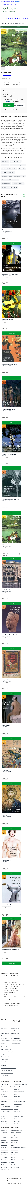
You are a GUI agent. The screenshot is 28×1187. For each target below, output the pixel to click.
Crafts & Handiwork (15, 1137)
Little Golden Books (5, 1106)
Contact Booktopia (5, 1033)
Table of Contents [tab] (13, 116)
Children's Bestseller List (6, 1070)
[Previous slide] (5, 967)
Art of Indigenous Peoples (9, 992)
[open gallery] (3, 68)
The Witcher (16, 1118)
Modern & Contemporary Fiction (18, 1159)
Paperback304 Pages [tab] (6, 83)
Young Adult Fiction (15, 1167)
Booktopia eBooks (5, 1059)
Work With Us (4, 1061)
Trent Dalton (4, 1167)
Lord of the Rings (18, 1104)
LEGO (2, 1104)
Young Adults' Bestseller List (7, 1073)
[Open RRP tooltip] (9, 94)
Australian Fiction (14, 1150)
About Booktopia (5, 1046)
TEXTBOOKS (15, 18)
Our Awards (3, 1054)
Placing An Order (5, 1030)
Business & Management (16, 1132)
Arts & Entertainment (15, 975)
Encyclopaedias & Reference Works (13, 999)
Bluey (2, 1089)
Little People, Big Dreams (19, 1101)
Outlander (16, 1109)
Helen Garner (4, 1145)
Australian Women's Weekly (7, 1086)
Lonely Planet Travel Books (7, 1109)
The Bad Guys (17, 1111)
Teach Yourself (4, 1118)
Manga (12, 1162)
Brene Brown (4, 1130)
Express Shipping (14, 1035)
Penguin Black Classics (6, 1114)
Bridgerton (16, 1089)
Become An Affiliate (5, 1040)
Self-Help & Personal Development (18, 1147)
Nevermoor (16, 1106)
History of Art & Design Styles (10, 982)
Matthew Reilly (4, 1152)
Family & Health (14, 1140)
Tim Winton (3, 1164)
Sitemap (3, 1043)
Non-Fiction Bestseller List (7, 1078)
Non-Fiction (6, 975)
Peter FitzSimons (4, 1154)
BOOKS (10, 18)
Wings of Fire (17, 1121)
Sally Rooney (4, 1157)
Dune (15, 1094)
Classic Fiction (14, 1154)
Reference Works (7, 1001)
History (12, 1145)
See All (24, 195)
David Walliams (4, 1135)
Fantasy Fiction (14, 1157)
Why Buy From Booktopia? (7, 1052)
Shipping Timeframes (15, 1038)
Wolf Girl (16, 1123)
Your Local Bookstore (6, 1049)
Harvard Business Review (6, 1099)
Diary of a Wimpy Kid (19, 1091)
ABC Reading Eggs (5, 1084)
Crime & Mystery (14, 1152)
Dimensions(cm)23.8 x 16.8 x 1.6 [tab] (16, 83)
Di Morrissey (4, 1137)
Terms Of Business (5, 1035)
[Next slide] (2, 967)
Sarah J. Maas (4, 1159)
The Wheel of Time (18, 1116)
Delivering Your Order (16, 1040)
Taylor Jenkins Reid (5, 1162)
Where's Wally (4, 1123)
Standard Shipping (15, 1033)
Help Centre (11, 1)
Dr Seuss (3, 1094)
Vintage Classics (4, 1121)
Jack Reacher (17, 1096)
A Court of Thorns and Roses (20, 1084)
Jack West (16, 1099)
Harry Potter (3, 1101)
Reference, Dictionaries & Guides (11, 1005)
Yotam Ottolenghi (5, 1169)
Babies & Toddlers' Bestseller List (8, 1068)
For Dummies (4, 1096)
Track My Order (4, 1)
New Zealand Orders (15, 1043)
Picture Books (14, 1164)
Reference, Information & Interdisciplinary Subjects (15, 996)
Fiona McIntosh (4, 1142)
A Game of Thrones (18, 1086)
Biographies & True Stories (16, 1130)
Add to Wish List (19, 105)
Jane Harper (3, 1147)
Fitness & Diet (14, 1142)
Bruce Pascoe (4, 1132)
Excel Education (4, 1091)
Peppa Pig (3, 1116)
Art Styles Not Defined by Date (11, 984)
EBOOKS (21, 18)
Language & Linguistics (16, 1003)
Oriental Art (21, 984)
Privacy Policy (4, 1038)
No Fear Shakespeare (5, 1111)
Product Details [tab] (22, 116)
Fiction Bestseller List (5, 1075)
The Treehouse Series (18, 1114)
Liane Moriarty (4, 1150)
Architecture (6, 978)
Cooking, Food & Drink (16, 1135)
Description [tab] (4, 116)
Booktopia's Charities (5, 1056)
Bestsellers (3, 1065)
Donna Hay (3, 1140)
